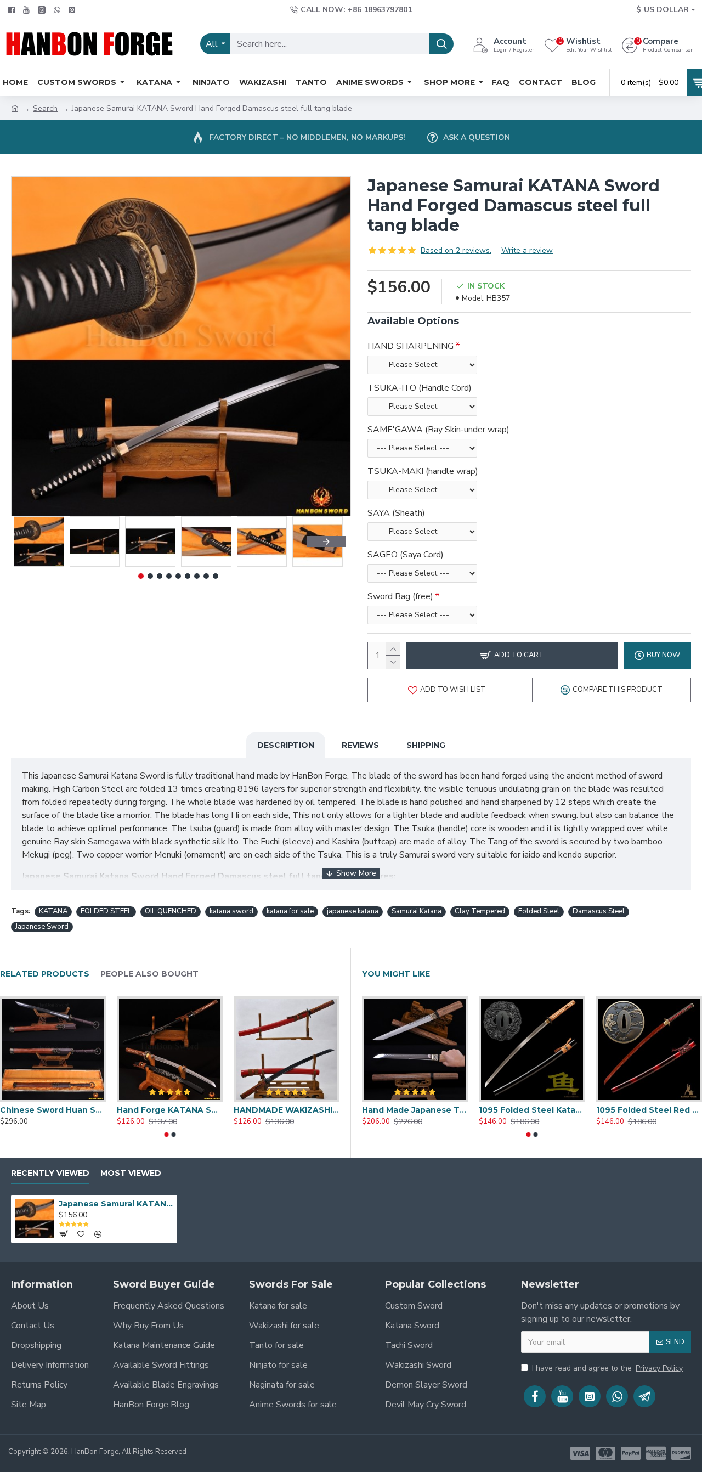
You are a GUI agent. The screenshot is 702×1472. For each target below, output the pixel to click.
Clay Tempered (480, 911)
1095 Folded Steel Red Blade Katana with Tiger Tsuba (649, 1110)
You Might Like (396, 974)
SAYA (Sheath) (396, 513)
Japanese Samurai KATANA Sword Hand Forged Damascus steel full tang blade (116, 1204)
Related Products (44, 974)
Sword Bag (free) (400, 596)
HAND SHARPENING (410, 346)
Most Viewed (130, 1173)
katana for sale (290, 911)
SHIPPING (425, 745)
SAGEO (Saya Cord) (405, 555)
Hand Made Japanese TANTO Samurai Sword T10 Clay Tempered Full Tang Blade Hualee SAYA (415, 1110)
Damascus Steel (599, 911)
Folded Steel (538, 911)
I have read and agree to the (607, 1368)
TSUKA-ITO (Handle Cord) (419, 388)
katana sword (231, 911)
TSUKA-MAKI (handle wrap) (422, 471)
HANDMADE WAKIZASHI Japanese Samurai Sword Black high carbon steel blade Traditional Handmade (286, 1110)
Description (285, 745)
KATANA (53, 911)
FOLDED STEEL (106, 911)
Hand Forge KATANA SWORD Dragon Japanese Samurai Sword (170, 1110)
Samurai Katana (416, 911)
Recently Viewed (50, 1173)
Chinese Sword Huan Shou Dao (53, 1110)
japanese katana (352, 911)
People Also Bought (149, 974)
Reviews (360, 745)
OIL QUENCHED (170, 911)
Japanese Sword (42, 927)
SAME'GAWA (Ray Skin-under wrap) (438, 430)
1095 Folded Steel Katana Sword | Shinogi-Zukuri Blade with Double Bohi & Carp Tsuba (532, 1110)
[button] (30, 541)
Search (45, 108)
